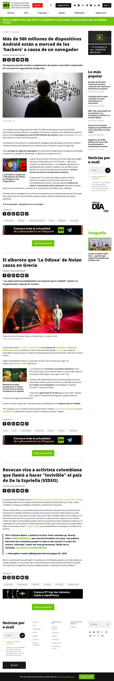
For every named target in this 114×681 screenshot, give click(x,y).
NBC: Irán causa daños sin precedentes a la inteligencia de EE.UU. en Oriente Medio (99, 114)
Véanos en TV (63, 5)
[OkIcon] (95, 5)
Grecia (51, 430)
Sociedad (47, 584)
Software (62, 220)
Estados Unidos (73, 584)
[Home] (6, 5)
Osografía (97, 233)
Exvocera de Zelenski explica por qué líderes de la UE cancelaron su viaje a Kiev (99, 128)
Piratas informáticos (36, 220)
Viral (26, 13)
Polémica (35, 584)
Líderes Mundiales (36, 644)
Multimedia (79, 13)
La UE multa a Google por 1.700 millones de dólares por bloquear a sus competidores (14, 178)
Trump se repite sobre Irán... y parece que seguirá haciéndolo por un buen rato (98, 257)
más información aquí (66, 676)
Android (73, 627)
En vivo (38, 5)
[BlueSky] (91, 5)
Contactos (55, 632)
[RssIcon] (98, 635)
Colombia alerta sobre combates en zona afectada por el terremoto (98, 99)
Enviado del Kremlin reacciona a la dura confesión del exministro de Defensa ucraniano (99, 85)
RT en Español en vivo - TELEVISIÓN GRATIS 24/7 (98, 50)
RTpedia (35, 639)
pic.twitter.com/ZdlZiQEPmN (32, 547)
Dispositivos (8, 220)
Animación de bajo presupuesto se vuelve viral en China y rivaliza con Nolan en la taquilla (13, 388)
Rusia (51, 220)
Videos (35, 632)
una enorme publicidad (63, 409)
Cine (14, 430)
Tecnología (75, 220)
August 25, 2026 (58, 553)
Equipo (54, 636)
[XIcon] (83, 5)
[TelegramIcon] (87, 5)
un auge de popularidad (29, 347)
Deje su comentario (43, 243)
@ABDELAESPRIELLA (21, 538)
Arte (6, 430)
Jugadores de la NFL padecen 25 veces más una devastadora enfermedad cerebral (98, 143)
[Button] (51, 5)
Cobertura (55, 639)
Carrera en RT (57, 643)
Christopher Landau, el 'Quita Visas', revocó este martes (57, 499)
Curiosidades (26, 430)
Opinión (61, 13)
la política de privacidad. (98, 177)
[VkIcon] (75, 5)
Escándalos (8, 584)
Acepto (98, 178)
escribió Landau (32, 526)
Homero (59, 350)
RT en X (14, 665)
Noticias (10, 13)
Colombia (59, 584)
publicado (78, 135)
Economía (39, 430)
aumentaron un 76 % (18, 363)
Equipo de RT (101, 13)
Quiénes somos (55, 628)
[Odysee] (98, 632)
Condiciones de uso (56, 647)
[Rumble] (79, 5)
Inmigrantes (22, 584)
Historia (61, 430)
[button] (99, 37)
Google (21, 220)
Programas (42, 13)
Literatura (73, 430)
